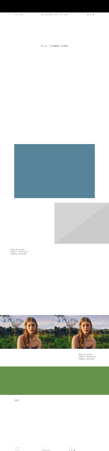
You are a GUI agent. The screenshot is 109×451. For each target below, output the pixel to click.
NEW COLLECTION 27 (49, 14)
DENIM (56, 14)
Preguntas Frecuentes (46, 450)
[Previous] (15, 400)
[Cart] (88, 15)
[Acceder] (93, 15)
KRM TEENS (61, 14)
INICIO (42, 14)
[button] (71, 387)
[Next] (17, 400)
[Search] (90, 15)
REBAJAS (66, 14)
